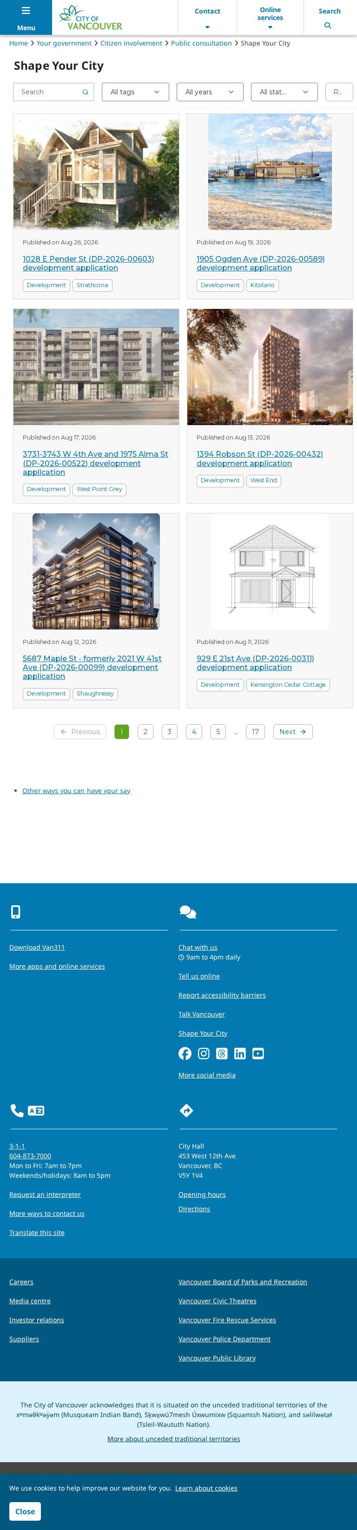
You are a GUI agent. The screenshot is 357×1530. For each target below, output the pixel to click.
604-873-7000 (30, 1155)
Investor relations (36, 1319)
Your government (64, 43)
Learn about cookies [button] (206, 1488)
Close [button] (25, 1511)
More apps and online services (57, 966)
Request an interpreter (45, 1194)
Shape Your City (202, 1033)
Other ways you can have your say (76, 790)
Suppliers (24, 1338)
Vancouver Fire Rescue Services (227, 1319)
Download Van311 (37, 947)
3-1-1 (17, 1146)
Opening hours (202, 1194)
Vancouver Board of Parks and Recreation (242, 1281)
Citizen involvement (131, 43)
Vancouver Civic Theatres (217, 1300)
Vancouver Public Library (217, 1357)
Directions (194, 1208)
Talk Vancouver (201, 1014)
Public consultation (201, 43)
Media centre (30, 1300)
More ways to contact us (47, 1213)
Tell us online (199, 976)
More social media (207, 1074)
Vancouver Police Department (224, 1338)
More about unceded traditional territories (173, 1438)
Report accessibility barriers (222, 995)
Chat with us (198, 947)
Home (18, 43)
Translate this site (37, 1232)
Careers (21, 1281)
